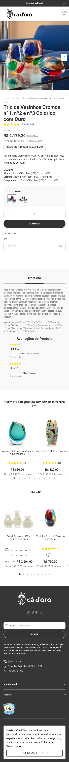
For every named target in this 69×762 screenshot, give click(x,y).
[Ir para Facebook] (33, 613)
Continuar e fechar (34, 753)
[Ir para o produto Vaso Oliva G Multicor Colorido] (51, 430)
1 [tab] (14, 478)
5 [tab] (34, 478)
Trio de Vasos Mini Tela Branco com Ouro (18, 537)
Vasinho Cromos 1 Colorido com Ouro (50, 537)
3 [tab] (24, 478)
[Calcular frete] (61, 246)
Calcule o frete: (10, 233)
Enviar (34, 634)
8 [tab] (49, 478)
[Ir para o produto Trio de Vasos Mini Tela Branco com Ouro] (19, 514)
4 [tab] (29, 478)
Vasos (17, 98)
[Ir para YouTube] (40, 613)
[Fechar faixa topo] (62, 3)
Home (8, 98)
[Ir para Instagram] (29, 613)
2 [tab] (19, 478)
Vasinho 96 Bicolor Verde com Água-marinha (17, 452)
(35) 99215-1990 (15, 671)
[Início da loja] (19, 14)
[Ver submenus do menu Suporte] (64, 694)
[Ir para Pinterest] (37, 613)
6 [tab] (39, 478)
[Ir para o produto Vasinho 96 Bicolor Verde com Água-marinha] (17, 430)
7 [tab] (44, 478)
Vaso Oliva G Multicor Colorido (51, 451)
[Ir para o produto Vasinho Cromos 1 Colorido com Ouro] (50, 514)
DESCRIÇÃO (34, 278)
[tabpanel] (17, 444)
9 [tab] (54, 478)
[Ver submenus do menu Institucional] (64, 684)
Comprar (34, 223)
